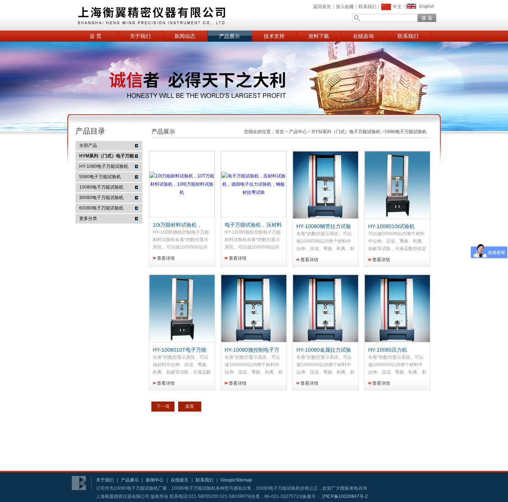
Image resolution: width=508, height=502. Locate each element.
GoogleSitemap (236, 480)
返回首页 (322, 6)
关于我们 (140, 36)
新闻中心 (155, 480)
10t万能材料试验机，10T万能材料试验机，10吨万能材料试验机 (181, 225)
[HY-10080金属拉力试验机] (326, 340)
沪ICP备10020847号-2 (345, 496)
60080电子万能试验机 (101, 208)
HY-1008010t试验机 (391, 226)
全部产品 (88, 145)
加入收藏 (345, 6)
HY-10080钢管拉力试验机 (323, 226)
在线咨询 (363, 36)
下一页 (163, 406)
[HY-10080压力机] (398, 340)
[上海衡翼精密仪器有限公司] (179, 15)
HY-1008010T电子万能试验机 (179, 350)
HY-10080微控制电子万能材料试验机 (252, 350)
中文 (397, 6)
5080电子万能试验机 (100, 176)
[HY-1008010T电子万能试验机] (182, 340)
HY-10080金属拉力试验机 (323, 350)
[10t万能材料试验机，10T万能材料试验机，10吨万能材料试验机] (181, 192)
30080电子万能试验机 (101, 197)
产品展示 (229, 36)
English (426, 6)
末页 (189, 406)
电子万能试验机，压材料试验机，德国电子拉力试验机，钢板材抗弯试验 (253, 225)
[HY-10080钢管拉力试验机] (326, 217)
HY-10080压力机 (387, 350)
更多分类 (88, 218)
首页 (279, 131)
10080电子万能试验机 (101, 187)
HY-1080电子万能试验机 (103, 166)
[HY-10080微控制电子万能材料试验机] (254, 340)
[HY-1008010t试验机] (398, 217)
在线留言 (180, 480)
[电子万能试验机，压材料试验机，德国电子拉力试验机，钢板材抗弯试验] (253, 192)
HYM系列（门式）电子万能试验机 (346, 131)
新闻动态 (184, 36)
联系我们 (367, 6)
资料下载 (318, 36)
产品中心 (298, 131)
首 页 (96, 36)
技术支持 (274, 36)
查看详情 (166, 258)
